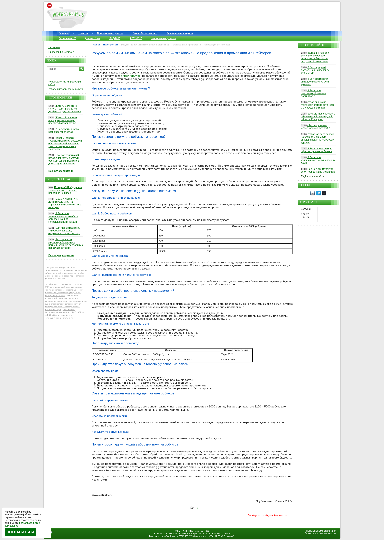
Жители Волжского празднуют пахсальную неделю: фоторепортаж (62, 120)
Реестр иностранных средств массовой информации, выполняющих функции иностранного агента (64, 293)
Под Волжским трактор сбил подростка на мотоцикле (318, 170)
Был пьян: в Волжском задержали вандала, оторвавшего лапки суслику (64, 230)
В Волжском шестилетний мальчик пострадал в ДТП (313, 93)
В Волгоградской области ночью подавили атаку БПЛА (315, 70)
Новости (83, 33)
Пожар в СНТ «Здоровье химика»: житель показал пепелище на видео (65, 190)
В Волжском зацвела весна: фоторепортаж (63, 130)
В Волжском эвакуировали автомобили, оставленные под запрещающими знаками (63, 217)
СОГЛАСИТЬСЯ (20, 532)
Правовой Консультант (61, 52)
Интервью (54, 47)
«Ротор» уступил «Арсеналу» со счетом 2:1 (316, 127)
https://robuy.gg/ (131, 75)
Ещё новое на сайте (312, 176)
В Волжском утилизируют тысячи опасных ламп (318, 160)
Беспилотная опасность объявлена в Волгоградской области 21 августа (318, 116)
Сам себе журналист (145, 33)
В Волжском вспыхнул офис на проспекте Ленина (316, 150)
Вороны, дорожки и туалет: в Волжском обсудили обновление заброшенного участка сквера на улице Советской (65, 144)
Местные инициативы (163, 38)
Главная (64, 33)
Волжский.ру (196, 531)
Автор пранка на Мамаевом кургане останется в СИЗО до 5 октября (318, 105)
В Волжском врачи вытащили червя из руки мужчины (315, 81)
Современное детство (110, 33)
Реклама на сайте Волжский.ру (320, 531)
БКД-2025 (114, 38)
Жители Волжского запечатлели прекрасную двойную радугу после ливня (64, 109)
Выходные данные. (221, 533)
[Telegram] (318, 194)
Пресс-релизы (110, 44)
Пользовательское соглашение (320, 533)
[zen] (324, 194)
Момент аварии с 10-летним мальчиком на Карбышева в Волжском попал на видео (65, 203)
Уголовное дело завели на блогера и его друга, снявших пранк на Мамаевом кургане (317, 138)
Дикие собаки (92, 38)
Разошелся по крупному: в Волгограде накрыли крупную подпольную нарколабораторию (65, 243)
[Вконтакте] (312, 194)
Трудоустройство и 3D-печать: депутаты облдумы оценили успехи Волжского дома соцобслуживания (64, 159)
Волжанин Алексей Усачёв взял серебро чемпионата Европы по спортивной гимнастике (315, 57)
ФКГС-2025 (136, 38)
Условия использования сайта (65, 89)
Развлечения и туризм (180, 33)
